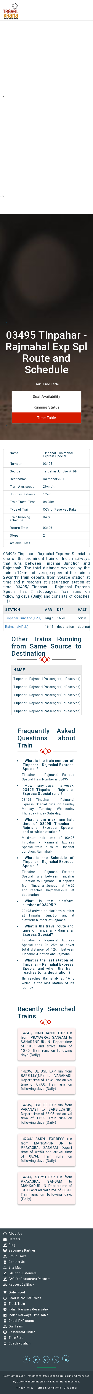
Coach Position (18, 1343)
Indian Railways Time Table (27, 1315)
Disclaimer (70, 1387)
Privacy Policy (24, 1387)
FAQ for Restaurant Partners (28, 1279)
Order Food (15, 1292)
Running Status (46, 407)
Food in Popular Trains (23, 1298)
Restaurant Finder (20, 1332)
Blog (10, 1245)
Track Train (15, 1303)
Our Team (14, 1326)
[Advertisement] (46, 47)
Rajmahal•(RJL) (16, 627)
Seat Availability (46, 396)
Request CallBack (20, 1284)
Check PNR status (20, 1320)
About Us (14, 1233)
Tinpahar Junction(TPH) (23, 618)
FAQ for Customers (21, 1273)
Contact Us (15, 1262)
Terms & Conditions (48, 1387)
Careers (13, 1239)
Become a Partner (20, 1250)
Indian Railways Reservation (28, 1309)
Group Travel (16, 1256)
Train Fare (14, 1337)
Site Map (14, 1267)
